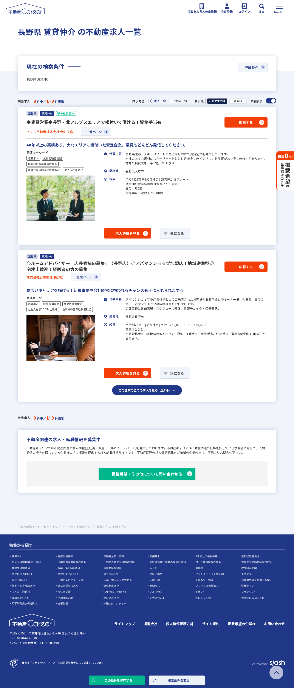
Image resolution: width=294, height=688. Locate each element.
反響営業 (63, 603)
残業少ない (247, 585)
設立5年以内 (111, 574)
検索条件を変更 (179, 680)
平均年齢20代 (66, 597)
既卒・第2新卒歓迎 (69, 568)
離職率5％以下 (20, 597)
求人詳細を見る (127, 233)
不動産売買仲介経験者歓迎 (119, 562)
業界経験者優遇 (52, 158)
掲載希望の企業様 (241, 623)
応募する (246, 122)
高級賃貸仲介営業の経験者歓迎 (168, 562)
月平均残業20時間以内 (25, 603)
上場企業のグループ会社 (72, 580)
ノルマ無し (156, 591)
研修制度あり (111, 585)
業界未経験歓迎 (73, 169)
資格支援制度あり (68, 585)
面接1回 (154, 556)
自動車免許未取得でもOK (256, 580)
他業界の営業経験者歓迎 (42, 164)
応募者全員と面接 (114, 556)
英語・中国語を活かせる (118, 580)
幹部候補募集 (51, 303)
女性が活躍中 (65, 591)
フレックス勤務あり (207, 585)
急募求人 (33, 158)
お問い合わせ (274, 623)
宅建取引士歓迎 (204, 580)
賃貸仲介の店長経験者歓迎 (44, 169)
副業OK (199, 591)
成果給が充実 (249, 568)
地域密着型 (156, 574)
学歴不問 (155, 580)
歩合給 (153, 568)
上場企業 (246, 574)
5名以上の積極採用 (206, 556)
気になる (177, 233)
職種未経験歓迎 (113, 568)
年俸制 (199, 568)
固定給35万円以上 (68, 574)
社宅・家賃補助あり (23, 585)
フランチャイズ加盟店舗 (209, 574)
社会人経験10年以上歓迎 (42, 309)
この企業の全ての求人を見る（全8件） (145, 390)
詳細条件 (251, 67)
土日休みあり (111, 597)
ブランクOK (248, 591)
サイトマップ (124, 623)
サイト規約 (210, 623)
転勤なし (155, 585)
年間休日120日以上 (252, 597)
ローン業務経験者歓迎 (208, 562)
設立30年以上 (20, 580)
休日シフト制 (203, 597)
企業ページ (94, 131)
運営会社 (150, 623)
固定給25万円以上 (22, 574)
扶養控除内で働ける (115, 591)
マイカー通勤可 (21, 591)
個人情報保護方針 (179, 623)
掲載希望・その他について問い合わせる (147, 474)
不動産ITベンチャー (115, 603)
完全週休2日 (157, 597)
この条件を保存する (118, 680)
